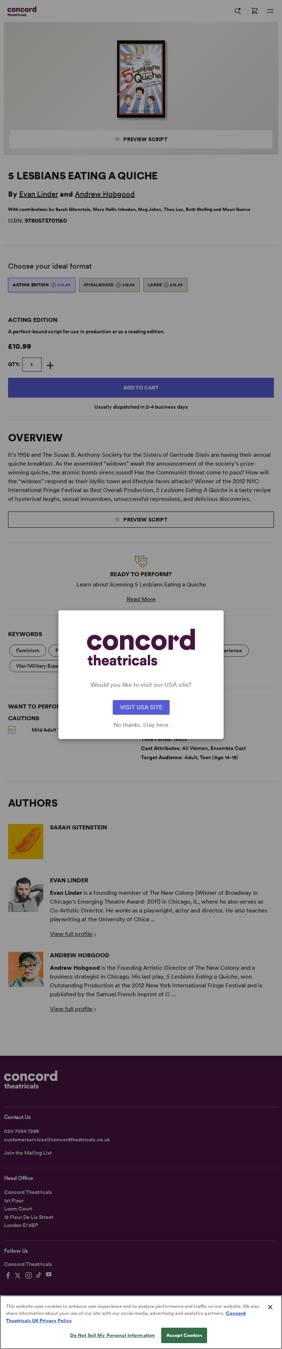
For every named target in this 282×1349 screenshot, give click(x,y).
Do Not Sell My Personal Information (112, 1335)
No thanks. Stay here (141, 725)
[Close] (270, 1307)
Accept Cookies (184, 1335)
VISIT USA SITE (141, 707)
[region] (141, 1322)
